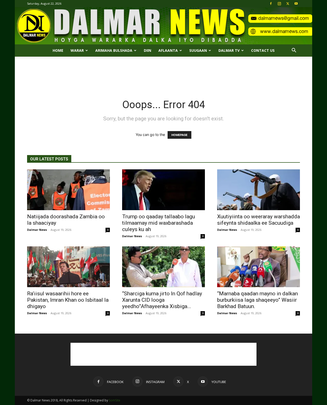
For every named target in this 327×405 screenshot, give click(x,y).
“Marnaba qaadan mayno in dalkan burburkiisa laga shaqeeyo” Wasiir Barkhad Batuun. (257, 299)
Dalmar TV (229, 50)
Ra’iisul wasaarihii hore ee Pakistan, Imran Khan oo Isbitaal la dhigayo (68, 299)
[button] (294, 50)
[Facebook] (271, 3)
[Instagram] (279, 3)
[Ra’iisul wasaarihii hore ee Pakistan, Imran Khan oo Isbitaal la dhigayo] (68, 266)
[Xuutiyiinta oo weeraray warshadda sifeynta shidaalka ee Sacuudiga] (258, 189)
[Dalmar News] (163, 25)
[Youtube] (296, 3)
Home (58, 50)
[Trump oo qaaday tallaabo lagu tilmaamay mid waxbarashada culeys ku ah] (163, 189)
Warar (77, 50)
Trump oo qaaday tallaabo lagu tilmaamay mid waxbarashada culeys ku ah (158, 222)
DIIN (147, 50)
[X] (287, 3)
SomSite (114, 400)
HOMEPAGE (179, 135)
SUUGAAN (198, 50)
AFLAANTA (168, 50)
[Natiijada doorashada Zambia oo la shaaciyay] (68, 189)
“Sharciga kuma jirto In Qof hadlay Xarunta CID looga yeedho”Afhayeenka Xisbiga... (162, 299)
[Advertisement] (163, 74)
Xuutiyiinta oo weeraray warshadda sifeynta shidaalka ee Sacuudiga (258, 219)
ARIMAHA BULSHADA (113, 50)
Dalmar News (37, 230)
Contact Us (263, 50)
